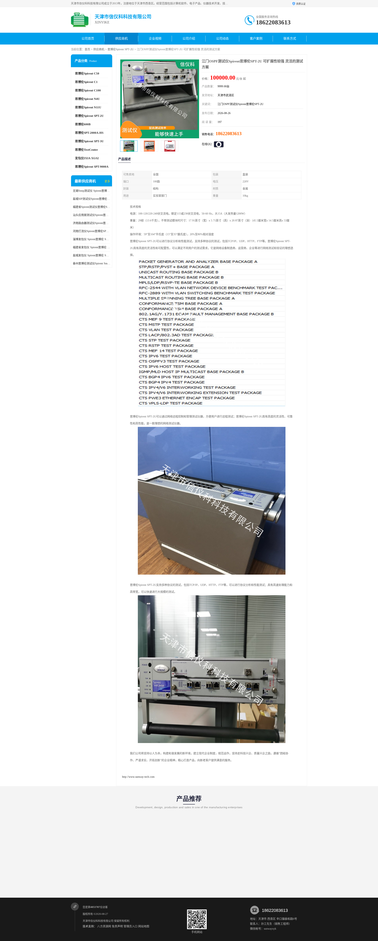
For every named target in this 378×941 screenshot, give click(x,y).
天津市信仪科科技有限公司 (98, 920)
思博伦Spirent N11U (88, 107)
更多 (107, 181)
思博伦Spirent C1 (86, 82)
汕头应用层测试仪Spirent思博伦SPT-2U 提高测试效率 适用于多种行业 (91, 215)
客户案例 (256, 38)
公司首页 (88, 38)
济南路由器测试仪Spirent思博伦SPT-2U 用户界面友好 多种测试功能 (91, 223)
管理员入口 (130, 926)
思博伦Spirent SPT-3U (89, 141)
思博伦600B (83, 124)
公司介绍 (189, 38)
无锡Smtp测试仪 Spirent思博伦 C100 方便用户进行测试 (91, 190)
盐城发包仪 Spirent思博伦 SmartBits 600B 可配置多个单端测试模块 (91, 255)
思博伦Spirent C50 (87, 73)
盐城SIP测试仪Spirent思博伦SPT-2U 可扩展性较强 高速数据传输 (91, 198)
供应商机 (121, 38)
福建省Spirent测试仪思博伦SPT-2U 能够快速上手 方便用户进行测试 (91, 206)
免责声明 (117, 926)
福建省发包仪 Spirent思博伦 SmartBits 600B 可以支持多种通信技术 (91, 247)
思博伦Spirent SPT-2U (120, 49)
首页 (87, 49)
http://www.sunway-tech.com (138, 776)
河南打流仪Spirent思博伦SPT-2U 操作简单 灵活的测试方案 (91, 231)
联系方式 (290, 38)
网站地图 (143, 926)
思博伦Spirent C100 (88, 90)
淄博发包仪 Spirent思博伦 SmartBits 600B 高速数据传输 (91, 239)
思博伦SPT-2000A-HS (89, 132)
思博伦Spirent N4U (87, 98)
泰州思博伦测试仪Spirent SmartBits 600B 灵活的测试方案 (91, 263)
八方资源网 (104, 926)
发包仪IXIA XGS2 (87, 158)
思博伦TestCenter (86, 149)
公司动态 (222, 38)
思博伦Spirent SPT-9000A (91, 166)
